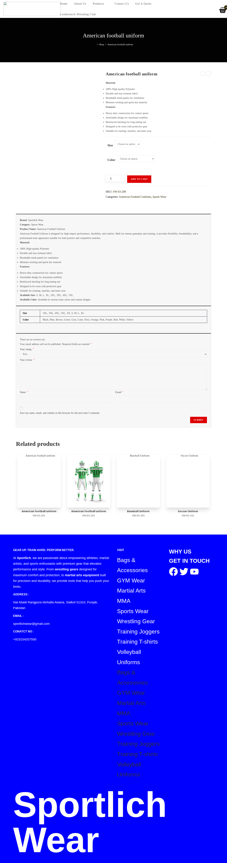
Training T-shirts (137, 641)
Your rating (27, 349)
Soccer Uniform (188, 511)
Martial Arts (131, 590)
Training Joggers (138, 631)
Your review (27, 359)
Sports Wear (159, 196)
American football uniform (120, 44)
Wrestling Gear (136, 621)
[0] (222, 9)
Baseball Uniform (138, 511)
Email (119, 392)
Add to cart (139, 179)
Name (24, 392)
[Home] (95, 44)
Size (110, 145)
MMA (123, 601)
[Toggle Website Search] (103, 14)
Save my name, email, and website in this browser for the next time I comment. (60, 413)
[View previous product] (202, 73)
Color (111, 160)
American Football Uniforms (135, 196)
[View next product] (208, 73)
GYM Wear (131, 580)
